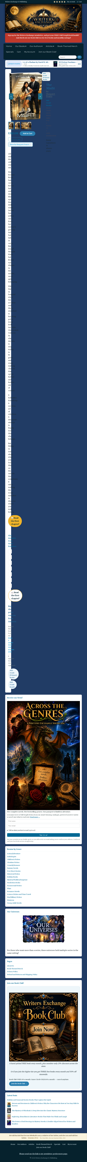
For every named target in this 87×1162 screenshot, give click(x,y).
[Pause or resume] (79, 64)
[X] (54, 2)
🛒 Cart (79, 2)
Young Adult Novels (14, 903)
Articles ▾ (50, 46)
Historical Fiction (13, 874)
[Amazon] (10, 551)
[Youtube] (57, 2)
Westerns (10, 900)
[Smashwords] (10, 585)
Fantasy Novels (12, 868)
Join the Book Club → (19, 1084)
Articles (31, 1144)
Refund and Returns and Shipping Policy (22, 974)
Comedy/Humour (13, 865)
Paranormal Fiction (14, 886)
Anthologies (11, 857)
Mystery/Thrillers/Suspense (17, 880)
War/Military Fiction (14, 897)
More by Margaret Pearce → (20, 144)
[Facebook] (59, 2)
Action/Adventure (13, 854)
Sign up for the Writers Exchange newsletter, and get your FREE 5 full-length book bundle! (43, 36)
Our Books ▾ (20, 46)
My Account (29, 52)
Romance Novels (13, 891)
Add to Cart (27, 133)
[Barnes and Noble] (10, 568)
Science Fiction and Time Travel (19, 894)
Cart (19, 52)
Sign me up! (43, 835)
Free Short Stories (13, 871)
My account (71, 2)
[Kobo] (10, 574)
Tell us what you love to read (22, 830)
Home (9, 46)
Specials (10, 52)
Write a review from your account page (11, 645)
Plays (9, 888)
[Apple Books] (10, 557)
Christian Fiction (13, 862)
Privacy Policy (12, 972)
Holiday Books (12, 877)
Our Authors (21, 1144)
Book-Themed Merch (67, 46)
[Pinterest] (64, 2)
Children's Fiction (13, 859)
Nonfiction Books (13, 883)
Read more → (35, 817)
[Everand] (10, 580)
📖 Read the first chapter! (15, 521)
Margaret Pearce (50, 95)
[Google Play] (10, 562)
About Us (10, 966)
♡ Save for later (15, 139)
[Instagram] (62, 2)
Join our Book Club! (47, 52)
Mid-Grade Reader (12, 684)
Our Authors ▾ (36, 46)
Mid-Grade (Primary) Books (46, 76)
